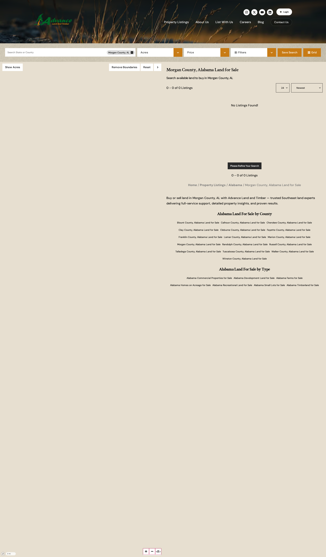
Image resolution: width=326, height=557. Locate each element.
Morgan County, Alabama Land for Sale (199, 244)
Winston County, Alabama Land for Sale (244, 258)
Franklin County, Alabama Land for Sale (200, 237)
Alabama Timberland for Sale (303, 285)
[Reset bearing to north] (158, 551)
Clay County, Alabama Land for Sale (199, 229)
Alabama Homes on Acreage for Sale (190, 285)
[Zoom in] (146, 551)
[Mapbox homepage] (3, 554)
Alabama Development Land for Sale (254, 278)
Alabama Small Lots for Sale (269, 285)
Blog (261, 22)
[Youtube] (262, 12)
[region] (81, 309)
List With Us (224, 22)
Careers (245, 22)
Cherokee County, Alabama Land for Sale (289, 222)
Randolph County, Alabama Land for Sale (245, 244)
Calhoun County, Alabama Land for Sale (243, 222)
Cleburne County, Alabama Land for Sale (242, 229)
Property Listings (176, 22)
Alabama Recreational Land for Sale (232, 285)
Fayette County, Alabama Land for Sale (288, 229)
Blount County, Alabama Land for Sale (198, 222)
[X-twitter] (254, 12)
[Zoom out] (152, 551)
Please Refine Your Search (244, 165)
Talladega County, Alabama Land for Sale (198, 251)
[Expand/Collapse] (157, 67)
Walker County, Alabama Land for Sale (292, 251)
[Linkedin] (270, 12)
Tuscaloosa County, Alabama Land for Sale (246, 251)
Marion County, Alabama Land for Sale (289, 237)
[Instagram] (246, 12)
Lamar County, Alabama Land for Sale (245, 237)
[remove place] (132, 52)
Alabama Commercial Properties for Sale (209, 278)
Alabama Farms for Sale (289, 278)
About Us (202, 22)
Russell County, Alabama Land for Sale (290, 244)
